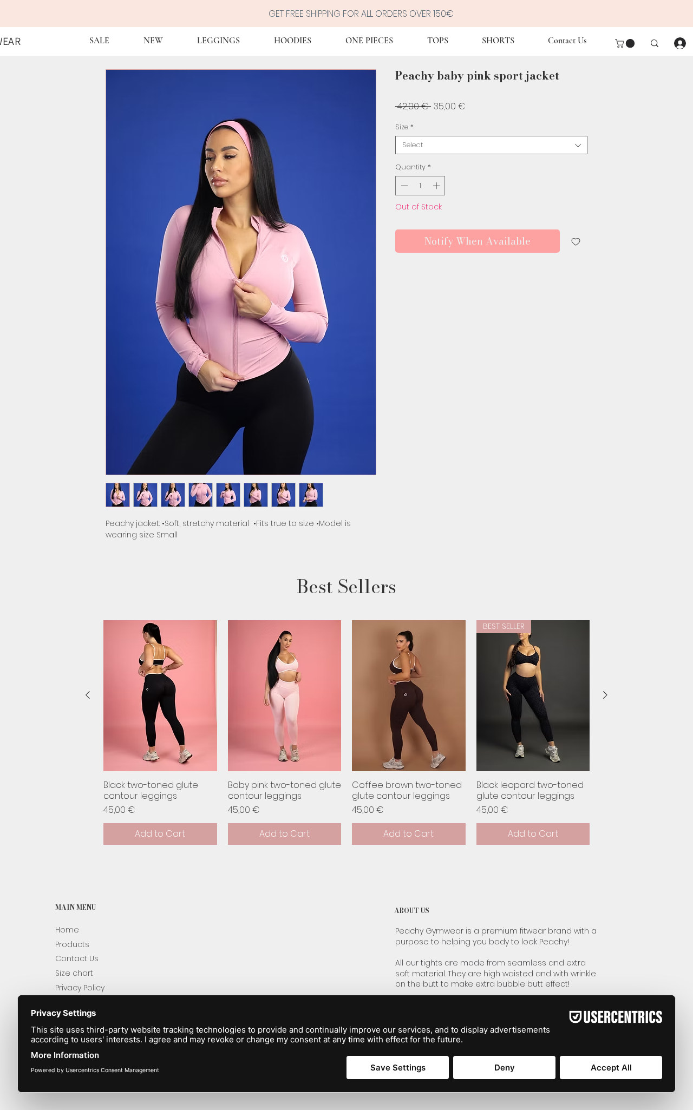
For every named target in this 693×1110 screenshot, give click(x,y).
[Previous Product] (87, 694)
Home (67, 929)
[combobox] (491, 145)
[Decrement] (403, 185)
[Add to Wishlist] (575, 241)
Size (404, 127)
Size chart (74, 973)
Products (72, 944)
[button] (626, 43)
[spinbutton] (420, 185)
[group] (346, 732)
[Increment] (437, 185)
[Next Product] (605, 694)
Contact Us (77, 958)
